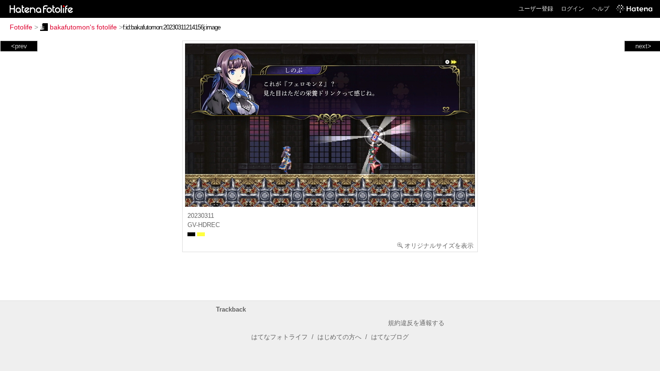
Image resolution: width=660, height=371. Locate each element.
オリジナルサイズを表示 (438, 245)
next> (643, 46)
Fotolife (21, 27)
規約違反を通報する (416, 323)
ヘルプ (600, 8)
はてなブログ (390, 337)
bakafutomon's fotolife (83, 27)
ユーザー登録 (535, 8)
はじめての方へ (339, 337)
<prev (19, 46)
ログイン (572, 8)
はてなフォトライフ (279, 337)
